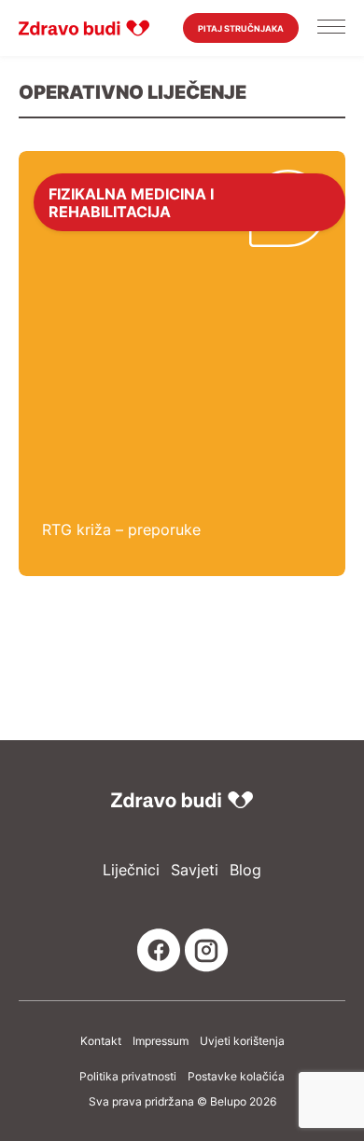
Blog (245, 870)
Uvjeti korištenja (242, 1041)
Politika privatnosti (127, 1076)
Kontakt (100, 1041)
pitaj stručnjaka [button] (241, 28)
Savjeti (194, 870)
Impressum (161, 1041)
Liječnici (131, 870)
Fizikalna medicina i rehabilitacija (131, 202)
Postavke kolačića (236, 1076)
